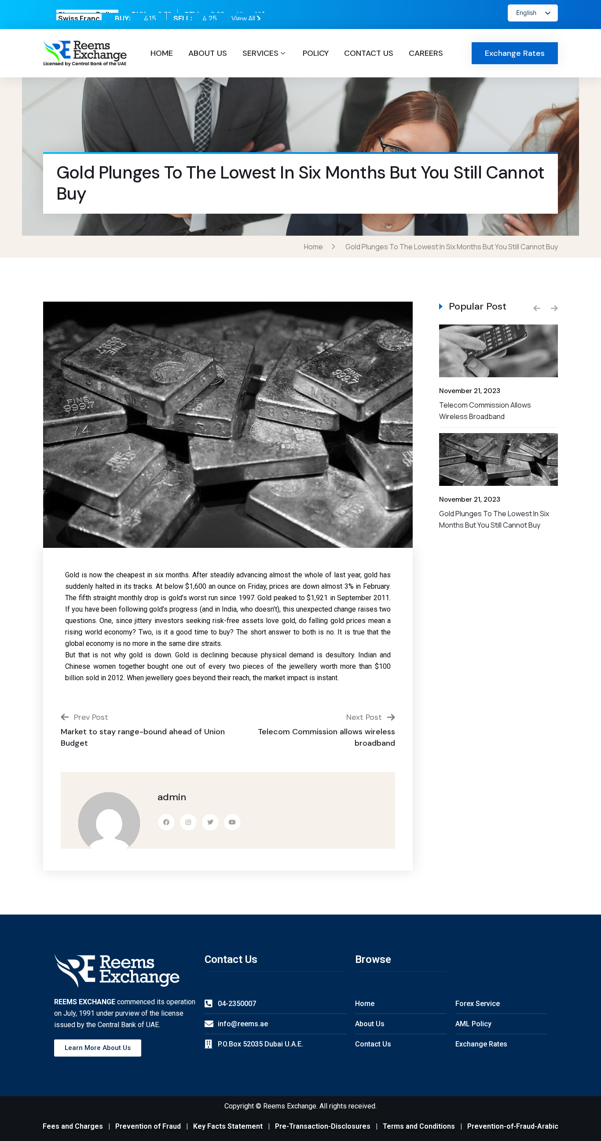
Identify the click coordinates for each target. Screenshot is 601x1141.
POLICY (316, 53)
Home (315, 247)
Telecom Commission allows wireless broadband (485, 410)
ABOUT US (207, 53)
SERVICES (260, 53)
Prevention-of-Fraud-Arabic (512, 1126)
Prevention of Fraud (148, 1126)
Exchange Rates (515, 53)
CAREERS (426, 53)
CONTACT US (368, 53)
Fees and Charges (73, 1126)
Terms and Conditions (419, 1126)
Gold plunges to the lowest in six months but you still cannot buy (494, 519)
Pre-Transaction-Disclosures (322, 1126)
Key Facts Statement (228, 1126)
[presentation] (537, 308)
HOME (161, 53)
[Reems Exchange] (85, 53)
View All (249, 14)
